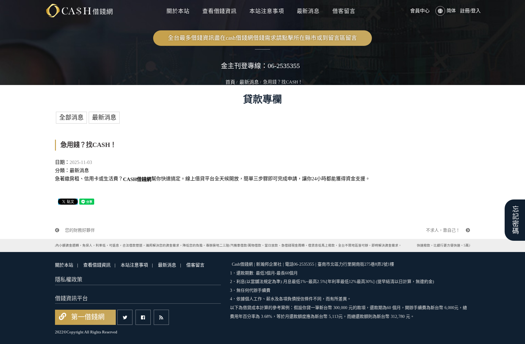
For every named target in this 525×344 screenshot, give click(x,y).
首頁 (230, 82)
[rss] (161, 317)
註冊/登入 (470, 10)
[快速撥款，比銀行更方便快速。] (79, 11)
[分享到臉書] (143, 317)
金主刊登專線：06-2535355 (260, 66)
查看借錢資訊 (219, 11)
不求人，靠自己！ (443, 230)
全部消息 (71, 117)
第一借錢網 (87, 317)
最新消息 (308, 11)
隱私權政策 (68, 280)
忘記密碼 (515, 220)
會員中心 (420, 10)
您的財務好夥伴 (79, 230)
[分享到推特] (124, 317)
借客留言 (343, 11)
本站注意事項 (266, 11)
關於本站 (178, 11)
